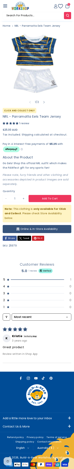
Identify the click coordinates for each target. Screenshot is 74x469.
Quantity (9, 191)
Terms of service (57, 437)
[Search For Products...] (67, 15)
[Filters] (6, 317)
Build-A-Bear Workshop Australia (42, 457)
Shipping (27, 134)
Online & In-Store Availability (39, 229)
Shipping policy (24, 441)
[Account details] (56, 6)
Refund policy (15, 437)
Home (6, 26)
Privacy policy (35, 437)
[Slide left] (30, 102)
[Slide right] (44, 102)
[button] (5, 6)
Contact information (49, 441)
